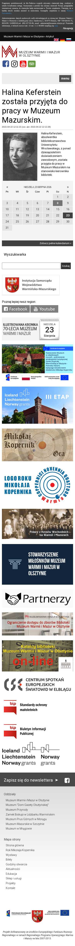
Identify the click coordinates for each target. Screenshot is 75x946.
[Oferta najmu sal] (37, 634)
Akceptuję (68, 28)
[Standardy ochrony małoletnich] (31, 716)
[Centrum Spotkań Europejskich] (37, 692)
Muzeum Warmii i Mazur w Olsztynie (24, 36)
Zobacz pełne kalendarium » (55, 243)
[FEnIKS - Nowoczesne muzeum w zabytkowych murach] (37, 380)
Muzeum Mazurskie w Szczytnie (25, 823)
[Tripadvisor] (32, 64)
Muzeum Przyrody (17, 809)
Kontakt (10, 888)
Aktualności (13, 869)
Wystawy (11, 854)
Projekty (11, 883)
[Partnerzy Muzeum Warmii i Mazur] (37, 606)
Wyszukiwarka (15, 254)
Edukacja (11, 873)
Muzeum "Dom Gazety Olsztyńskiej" (27, 804)
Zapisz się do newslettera (29, 780)
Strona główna (15, 845)
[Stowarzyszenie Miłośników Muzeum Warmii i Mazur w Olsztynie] (37, 583)
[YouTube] (23, 64)
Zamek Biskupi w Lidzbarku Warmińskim (30, 814)
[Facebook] (6, 64)
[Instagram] (14, 64)
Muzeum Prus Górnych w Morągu (26, 819)
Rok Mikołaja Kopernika (20, 850)
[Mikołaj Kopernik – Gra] (37, 460)
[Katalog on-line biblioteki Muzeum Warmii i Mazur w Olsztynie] (37, 670)
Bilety (9, 859)
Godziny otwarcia (16, 864)
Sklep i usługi (14, 878)
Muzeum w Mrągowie (19, 828)
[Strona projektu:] (37, 538)
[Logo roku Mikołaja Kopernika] (37, 503)
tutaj (56, 26)
